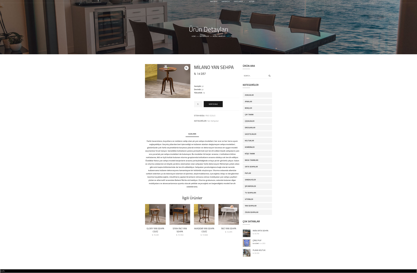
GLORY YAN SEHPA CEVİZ (155, 230)
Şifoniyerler (250, 186)
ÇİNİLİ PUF (257, 240)
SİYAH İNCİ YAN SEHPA (180, 230)
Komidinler (250, 147)
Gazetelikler (250, 134)
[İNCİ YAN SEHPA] (228, 214)
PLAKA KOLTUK (259, 250)
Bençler (248, 108)
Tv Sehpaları (250, 192)
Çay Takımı (249, 114)
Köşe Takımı (250, 153)
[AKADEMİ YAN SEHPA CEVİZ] (204, 214)
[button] (186, 68)
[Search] (269, 75)
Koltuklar (249, 140)
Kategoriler (238, 1)
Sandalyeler (250, 179)
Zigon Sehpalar (251, 212)
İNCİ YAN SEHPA (228, 228)
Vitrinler (249, 199)
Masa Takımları (251, 160)
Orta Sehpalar (251, 166)
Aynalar (248, 101)
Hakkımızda (226, 1)
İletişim (251, 1)
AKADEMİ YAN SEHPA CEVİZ (204, 230)
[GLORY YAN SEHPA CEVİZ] (155, 214)
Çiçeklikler (249, 121)
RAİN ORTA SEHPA (260, 230)
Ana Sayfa (213, 1)
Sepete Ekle (213, 104)
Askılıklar (249, 95)
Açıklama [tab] (192, 134)
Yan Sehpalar (204, 36)
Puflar (248, 173)
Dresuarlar (250, 127)
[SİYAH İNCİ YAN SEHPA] (179, 214)
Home (194, 36)
